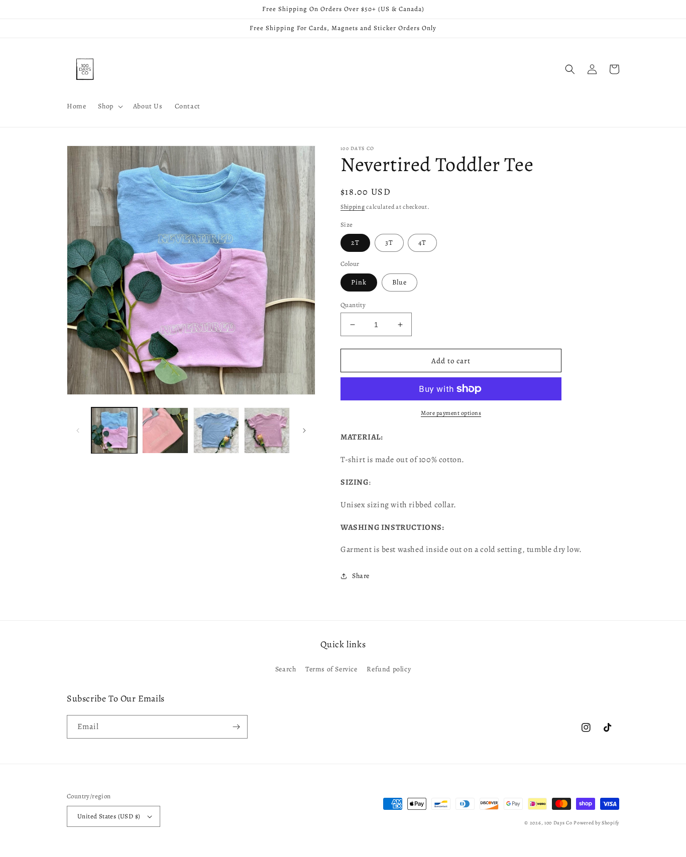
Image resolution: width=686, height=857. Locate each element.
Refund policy (389, 669)
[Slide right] (304, 430)
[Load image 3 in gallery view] (216, 430)
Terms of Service (331, 669)
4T (422, 242)
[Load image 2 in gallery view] (165, 430)
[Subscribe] (236, 727)
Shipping (352, 207)
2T (355, 242)
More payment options (451, 413)
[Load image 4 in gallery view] (267, 430)
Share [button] (361, 576)
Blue (399, 282)
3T (389, 242)
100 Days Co (558, 822)
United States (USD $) (108, 816)
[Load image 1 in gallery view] (114, 430)
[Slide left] (78, 430)
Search (285, 669)
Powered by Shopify (596, 822)
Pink (359, 282)
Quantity (353, 305)
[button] (109, 106)
